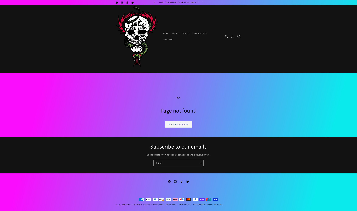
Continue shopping (178, 124)
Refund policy (158, 204)
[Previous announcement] (154, 2)
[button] (175, 33)
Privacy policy (171, 204)
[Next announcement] (203, 2)
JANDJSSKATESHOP (128, 205)
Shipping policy (199, 204)
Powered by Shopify (143, 205)
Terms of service (184, 204)
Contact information (215, 204)
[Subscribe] (200, 163)
